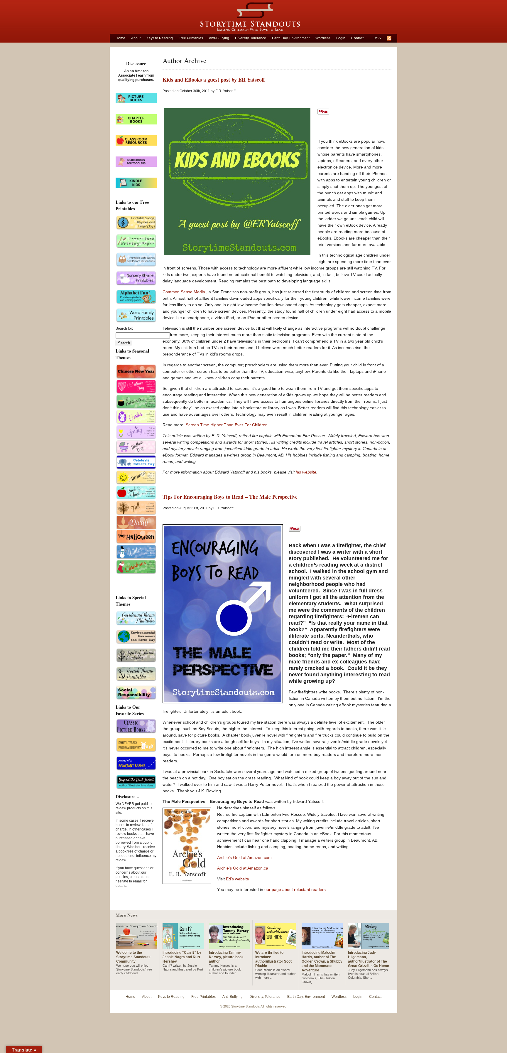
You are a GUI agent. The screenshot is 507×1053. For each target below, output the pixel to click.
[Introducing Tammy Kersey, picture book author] (229, 947)
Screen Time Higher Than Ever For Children (227, 424)
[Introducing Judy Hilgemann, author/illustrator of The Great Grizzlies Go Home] (368, 947)
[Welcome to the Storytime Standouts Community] (136, 947)
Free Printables (191, 38)
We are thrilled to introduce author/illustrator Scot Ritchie (273, 959)
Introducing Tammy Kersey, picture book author (226, 957)
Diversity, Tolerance (250, 38)
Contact (357, 38)
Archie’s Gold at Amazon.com (244, 857)
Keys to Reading (159, 38)
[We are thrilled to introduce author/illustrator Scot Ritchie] (275, 947)
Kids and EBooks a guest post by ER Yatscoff (214, 79)
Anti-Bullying (219, 38)
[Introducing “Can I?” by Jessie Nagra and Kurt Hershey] (183, 947)
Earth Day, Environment (291, 38)
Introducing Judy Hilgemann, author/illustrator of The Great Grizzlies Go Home (368, 959)
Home (120, 38)
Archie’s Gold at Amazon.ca (242, 868)
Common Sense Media (184, 291)
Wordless (322, 38)
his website (306, 472)
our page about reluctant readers (295, 889)
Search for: (124, 328)
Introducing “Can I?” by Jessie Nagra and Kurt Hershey (182, 957)
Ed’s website (237, 879)
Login (340, 38)
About (136, 38)
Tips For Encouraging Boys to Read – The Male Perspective (230, 497)
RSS (377, 38)
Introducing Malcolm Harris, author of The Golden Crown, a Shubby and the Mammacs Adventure (322, 961)
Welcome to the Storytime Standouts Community (133, 957)
